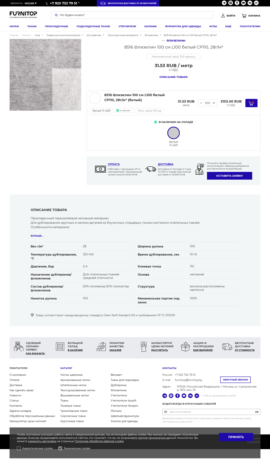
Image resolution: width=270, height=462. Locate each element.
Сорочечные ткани (73, 416)
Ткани (32, 26)
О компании (18, 375)
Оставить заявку (229, 175)
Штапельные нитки (73, 385)
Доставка (165, 164)
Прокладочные (56, 26)
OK (257, 412)
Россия (29, 3)
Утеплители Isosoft (123, 400)
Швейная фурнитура (125, 416)
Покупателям (250, 26)
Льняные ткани (70, 405)
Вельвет (116, 375)
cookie (119, 441)
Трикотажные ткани (73, 411)
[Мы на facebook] (237, 3)
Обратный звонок (235, 379)
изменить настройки (42, 441)
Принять (236, 437)
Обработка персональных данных (32, 416)
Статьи (14, 400)
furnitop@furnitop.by (188, 380)
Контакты (16, 405)
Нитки (14, 26)
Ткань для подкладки (125, 380)
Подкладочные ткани (93, 26)
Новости (15, 395)
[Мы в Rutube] (256, 3)
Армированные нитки (75, 380)
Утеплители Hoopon (124, 405)
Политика (82, 441)
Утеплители (127, 26)
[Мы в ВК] (250, 3)
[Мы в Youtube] (243, 3)
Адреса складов (20, 411)
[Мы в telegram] (224, 3)
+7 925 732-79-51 (185, 375)
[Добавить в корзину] (251, 103)
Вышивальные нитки (74, 395)
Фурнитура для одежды (183, 26)
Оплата (114, 164)
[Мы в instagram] (230, 3)
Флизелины (119, 390)
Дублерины (119, 385)
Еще (228, 26)
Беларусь (17, 3)
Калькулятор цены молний (28, 421)
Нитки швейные (71, 375)
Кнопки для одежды (124, 421)
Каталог (66, 368)
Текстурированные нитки (77, 390)
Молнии (150, 26)
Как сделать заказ (21, 390)
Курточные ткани (72, 421)
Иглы (213, 26)
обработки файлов (102, 441)
